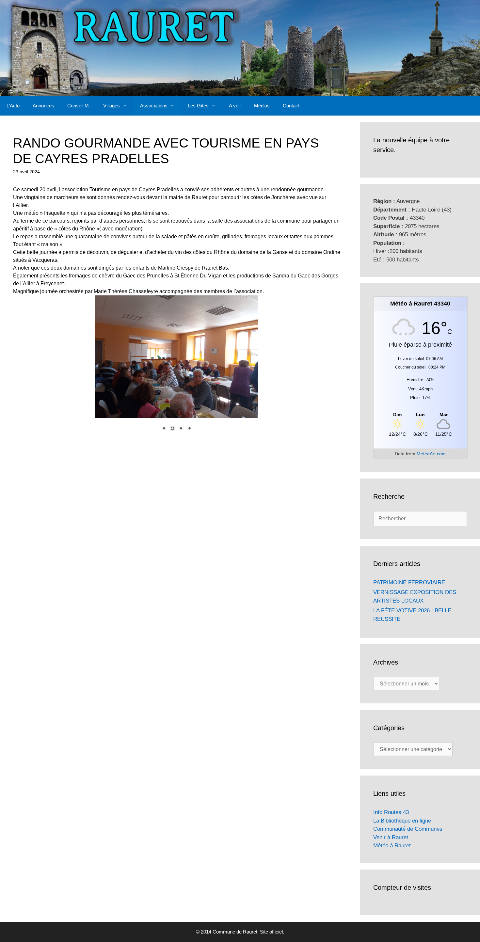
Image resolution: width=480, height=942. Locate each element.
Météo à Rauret (392, 845)
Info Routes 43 (391, 812)
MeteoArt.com (431, 453)
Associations (154, 105)
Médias (262, 105)
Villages (111, 105)
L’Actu (13, 105)
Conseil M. (78, 105)
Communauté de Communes (407, 829)
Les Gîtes (198, 105)
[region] (176, 367)
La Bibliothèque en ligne (402, 821)
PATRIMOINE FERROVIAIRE (409, 582)
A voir (235, 105)
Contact (291, 105)
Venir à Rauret (390, 837)
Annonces (43, 105)
